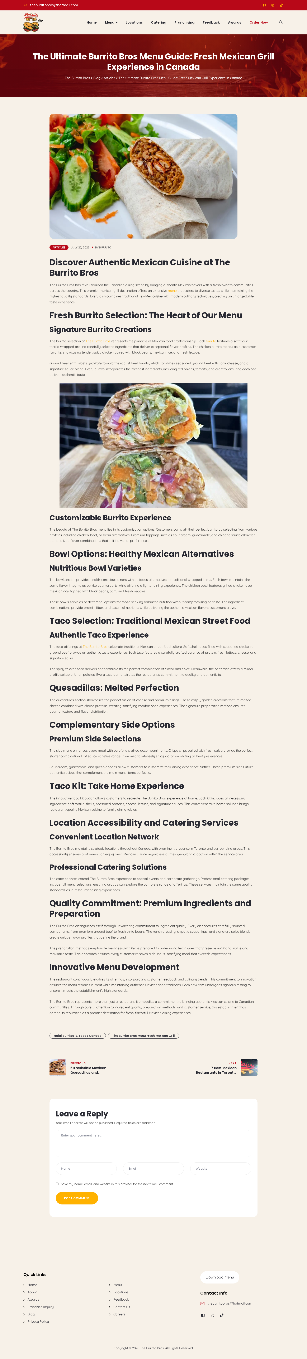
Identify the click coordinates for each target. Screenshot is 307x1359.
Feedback (211, 22)
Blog (31, 1314)
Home (92, 22)
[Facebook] (264, 5)
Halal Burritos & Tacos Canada (77, 1036)
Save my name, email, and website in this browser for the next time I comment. (117, 1184)
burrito (105, 247)
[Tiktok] (281, 5)
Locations (134, 22)
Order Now (259, 22)
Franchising (184, 22)
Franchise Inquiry (41, 1307)
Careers (119, 1314)
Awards (234, 22)
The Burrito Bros (98, 341)
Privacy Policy (38, 1321)
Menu (109, 22)
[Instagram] (273, 5)
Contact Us (121, 1307)
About (32, 1292)
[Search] (281, 22)
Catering (158, 22)
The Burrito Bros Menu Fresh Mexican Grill (143, 1036)
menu (172, 290)
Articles (59, 247)
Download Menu (220, 1277)
